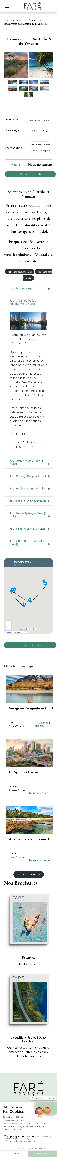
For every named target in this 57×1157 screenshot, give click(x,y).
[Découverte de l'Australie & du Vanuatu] (28, 67)
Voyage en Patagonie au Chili (31, 708)
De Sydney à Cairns (23, 772)
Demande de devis (30, 174)
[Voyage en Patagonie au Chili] (29, 689)
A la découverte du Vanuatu (30, 839)
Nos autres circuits (28, 874)
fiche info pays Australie (20, 271)
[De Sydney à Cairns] (29, 753)
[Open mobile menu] (7, 6)
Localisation (12, 119)
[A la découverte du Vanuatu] (29, 820)
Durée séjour (13, 130)
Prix (7, 164)
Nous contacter (40, 165)
